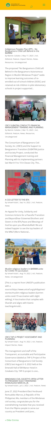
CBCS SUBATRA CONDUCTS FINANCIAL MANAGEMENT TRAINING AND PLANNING (24, 126)
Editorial (8, 59)
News (35, 59)
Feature (16, 59)
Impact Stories (26, 59)
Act (36, 56)
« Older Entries (12, 420)
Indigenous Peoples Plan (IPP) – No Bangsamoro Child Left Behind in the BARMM (22, 51)
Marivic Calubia (14, 56)
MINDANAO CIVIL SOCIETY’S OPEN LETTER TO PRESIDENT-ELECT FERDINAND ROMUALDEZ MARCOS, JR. (24, 381)
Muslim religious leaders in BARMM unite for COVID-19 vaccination (24, 269)
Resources (9, 62)
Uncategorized (21, 62)
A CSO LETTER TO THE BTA (17, 199)
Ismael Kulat (13, 202)
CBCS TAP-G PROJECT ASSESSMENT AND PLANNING (23, 338)
